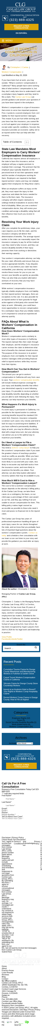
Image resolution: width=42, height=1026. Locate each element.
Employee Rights (19, 718)
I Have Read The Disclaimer (14, 840)
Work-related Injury (20, 724)
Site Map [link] (23, 1010)
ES (11, 1022)
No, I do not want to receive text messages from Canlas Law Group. (19, 949)
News (19, 720)
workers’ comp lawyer (21, 448)
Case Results (7, 973)
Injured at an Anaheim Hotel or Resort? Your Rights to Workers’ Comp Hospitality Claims (21, 691)
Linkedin (13, 639)
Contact (5, 979)
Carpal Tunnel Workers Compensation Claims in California (19, 678)
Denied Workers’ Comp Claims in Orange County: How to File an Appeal (21, 698)
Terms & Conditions (18, 843)
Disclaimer (6, 838)
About (4, 968)
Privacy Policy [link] (34, 1010)
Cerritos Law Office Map (12, 1001)
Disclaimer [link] (13, 1010)
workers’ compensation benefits (26, 380)
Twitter (20, 639)
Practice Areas (8, 970)
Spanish (21, 33)
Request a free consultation (21, 27)
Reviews (5, 975)
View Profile (7, 637)
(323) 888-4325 (21, 19)
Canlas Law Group (23, 97)
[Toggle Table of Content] (25, 142)
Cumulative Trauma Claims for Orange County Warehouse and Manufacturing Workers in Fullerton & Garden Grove (19, 671)
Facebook (6, 639)
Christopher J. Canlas (19, 67)
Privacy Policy (18, 838)
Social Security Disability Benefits (20, 722)
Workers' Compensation (12, 72)
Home (4, 966)
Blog (4, 977)
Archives (12, 743)
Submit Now (7, 952)
